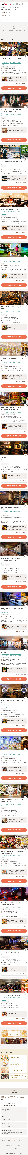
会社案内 (4, 1140)
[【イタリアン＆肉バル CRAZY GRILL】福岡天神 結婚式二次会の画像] (14, 842)
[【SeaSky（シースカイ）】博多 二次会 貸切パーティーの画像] (14, 599)
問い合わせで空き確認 (15, 285)
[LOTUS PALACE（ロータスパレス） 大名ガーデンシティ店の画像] (14, 791)
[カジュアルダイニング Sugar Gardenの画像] (14, 943)
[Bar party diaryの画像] (14, 448)
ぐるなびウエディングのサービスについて (13, 1145)
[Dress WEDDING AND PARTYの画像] (14, 200)
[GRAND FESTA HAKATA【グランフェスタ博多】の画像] (14, 349)
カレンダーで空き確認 (15, 88)
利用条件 (14, 1140)
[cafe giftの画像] (14, 643)
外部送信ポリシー (6, 1143)
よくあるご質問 (14, 1148)
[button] (14, 1110)
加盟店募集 (23, 1143)
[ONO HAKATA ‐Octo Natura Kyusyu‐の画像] (14, 152)
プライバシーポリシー (21, 1140)
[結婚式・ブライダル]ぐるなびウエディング (9, 1096)
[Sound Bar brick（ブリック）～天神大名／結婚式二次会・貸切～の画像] (14, 894)
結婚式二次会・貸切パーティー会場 (8, 1097)
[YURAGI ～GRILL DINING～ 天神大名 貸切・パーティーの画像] (14, 691)
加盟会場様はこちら (15, 1143)
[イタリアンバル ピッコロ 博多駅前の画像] (14, 986)
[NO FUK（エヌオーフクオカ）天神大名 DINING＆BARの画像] (14, 49)
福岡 (18, 1097)
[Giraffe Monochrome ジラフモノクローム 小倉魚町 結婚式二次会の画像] (14, 101)
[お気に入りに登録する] (25, 56)
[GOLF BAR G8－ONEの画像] (14, 250)
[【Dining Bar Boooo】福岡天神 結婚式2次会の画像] (14, 298)
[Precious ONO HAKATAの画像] (14, 743)
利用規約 (9, 1140)
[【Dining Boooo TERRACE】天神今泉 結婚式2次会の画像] (14, 498)
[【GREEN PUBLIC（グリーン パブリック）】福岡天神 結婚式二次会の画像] (14, 549)
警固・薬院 (22, 1097)
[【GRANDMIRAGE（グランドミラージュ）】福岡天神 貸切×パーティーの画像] (14, 399)
